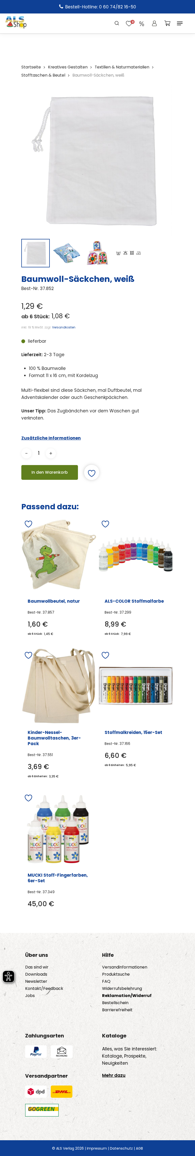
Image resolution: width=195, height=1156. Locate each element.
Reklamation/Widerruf (127, 995)
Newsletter (36, 981)
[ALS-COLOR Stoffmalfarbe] (135, 554)
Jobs (30, 995)
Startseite (31, 67)
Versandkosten (63, 327)
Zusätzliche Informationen (51, 438)
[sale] (142, 23)
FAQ (106, 981)
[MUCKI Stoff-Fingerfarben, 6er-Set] (58, 828)
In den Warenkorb (49, 472)
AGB (139, 1148)
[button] (180, 23)
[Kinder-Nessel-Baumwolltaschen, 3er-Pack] (58, 685)
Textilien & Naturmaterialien (122, 67)
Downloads (36, 974)
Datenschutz (121, 1148)
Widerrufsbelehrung (122, 988)
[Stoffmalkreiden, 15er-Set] (135, 685)
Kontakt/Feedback (44, 988)
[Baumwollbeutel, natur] (58, 554)
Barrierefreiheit (117, 1010)
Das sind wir (36, 967)
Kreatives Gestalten (68, 67)
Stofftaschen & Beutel (43, 75)
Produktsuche (116, 974)
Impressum (97, 1148)
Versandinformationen (124, 967)
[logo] (16, 23)
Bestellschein (115, 1002)
